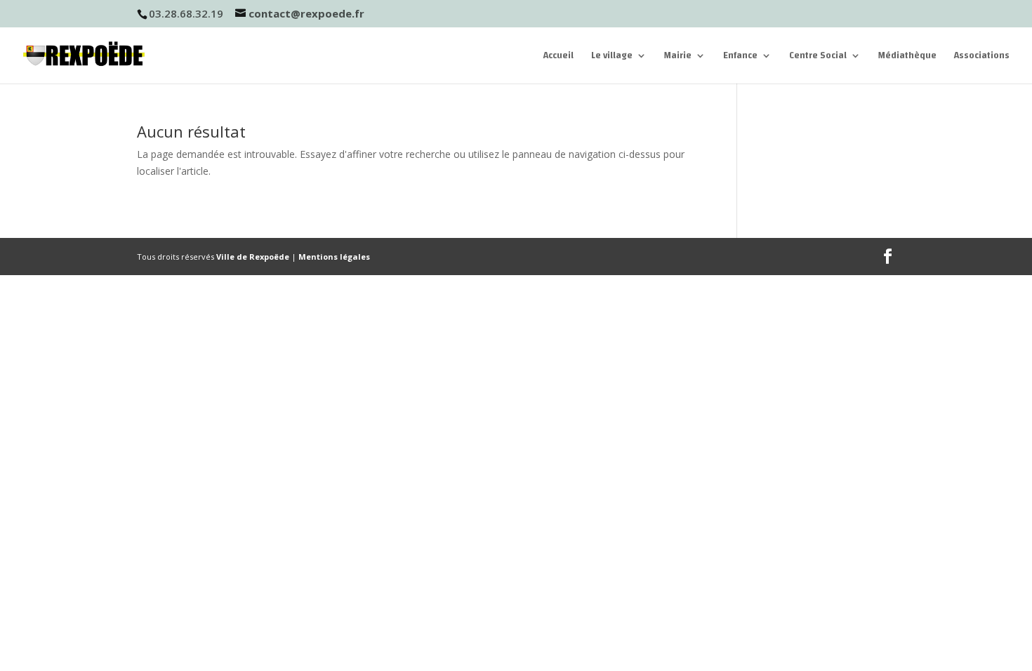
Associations (982, 57)
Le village (612, 57)
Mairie (678, 57)
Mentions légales (334, 256)
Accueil (558, 57)
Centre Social (818, 57)
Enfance (740, 57)
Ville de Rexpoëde (252, 256)
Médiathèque (907, 57)
